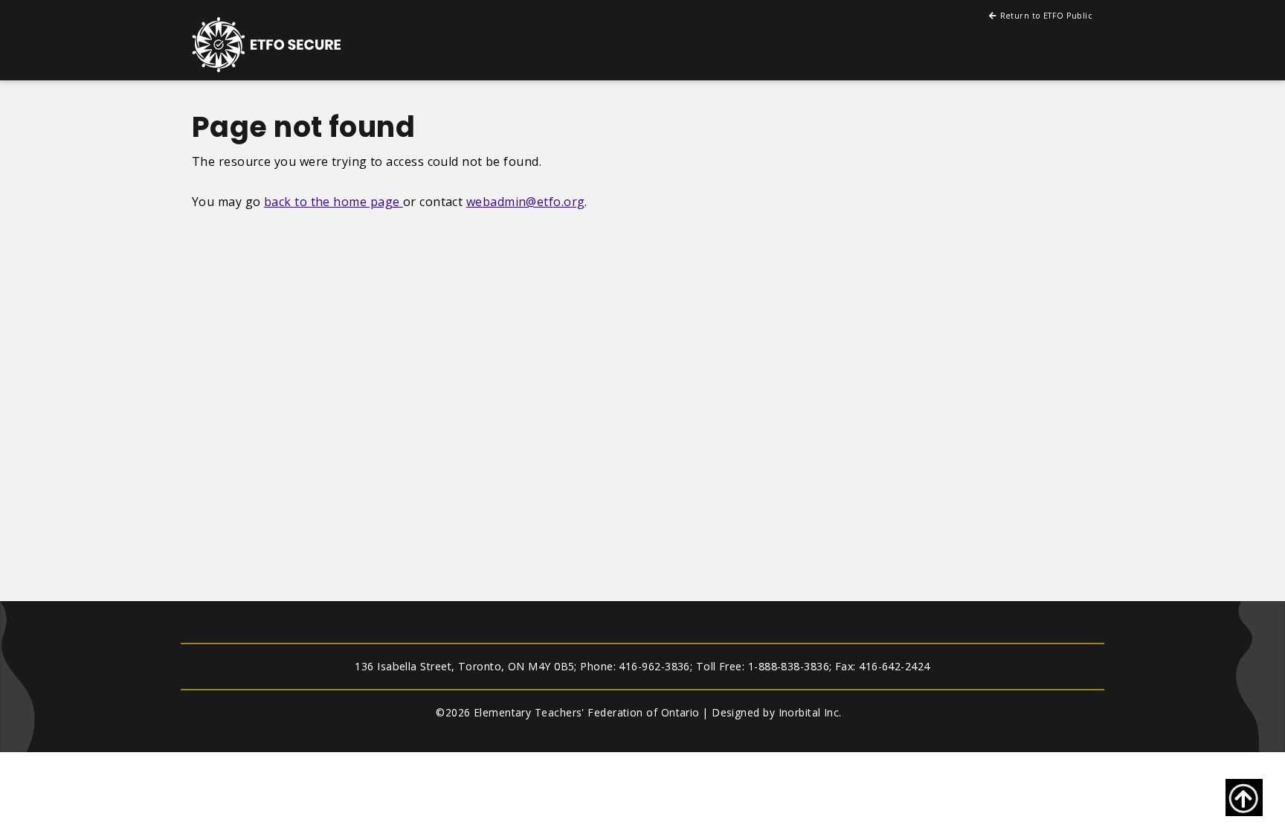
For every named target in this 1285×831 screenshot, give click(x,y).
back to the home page (333, 201)
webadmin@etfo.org (525, 201)
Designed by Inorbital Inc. (777, 712)
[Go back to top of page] (1244, 797)
